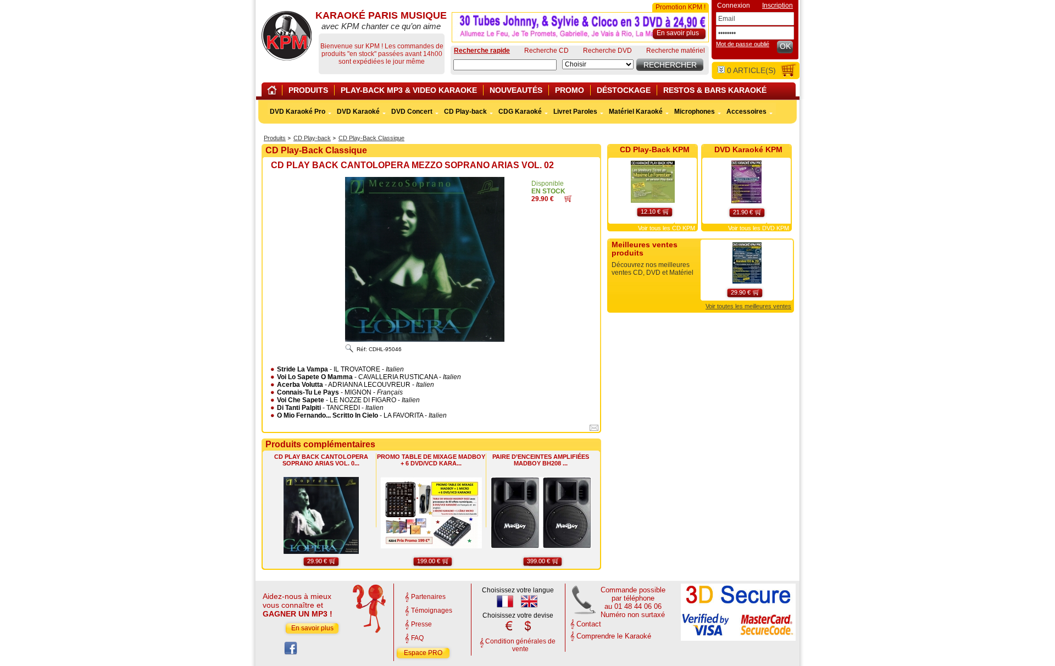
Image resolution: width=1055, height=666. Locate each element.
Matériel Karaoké (636, 111)
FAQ (417, 638)
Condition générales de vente (520, 645)
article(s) (751, 70)
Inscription (777, 5)
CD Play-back (312, 138)
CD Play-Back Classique (371, 138)
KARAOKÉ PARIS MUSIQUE (287, 35)
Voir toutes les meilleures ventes (748, 306)
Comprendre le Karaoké (613, 636)
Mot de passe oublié (742, 44)
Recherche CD (546, 50)
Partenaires (428, 597)
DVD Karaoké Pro (297, 111)
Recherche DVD (607, 50)
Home (273, 92)
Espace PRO (423, 653)
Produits (275, 138)
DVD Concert (411, 111)
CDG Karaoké (520, 111)
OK (785, 46)
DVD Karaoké (358, 111)
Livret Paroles (575, 111)
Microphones (694, 111)
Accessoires (746, 111)
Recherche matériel (675, 50)
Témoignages (431, 610)
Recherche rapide (482, 50)
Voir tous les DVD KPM (758, 228)
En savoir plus (312, 628)
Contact (588, 624)
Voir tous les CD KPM (666, 228)
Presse (421, 624)
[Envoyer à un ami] (594, 430)
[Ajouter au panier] (568, 200)
